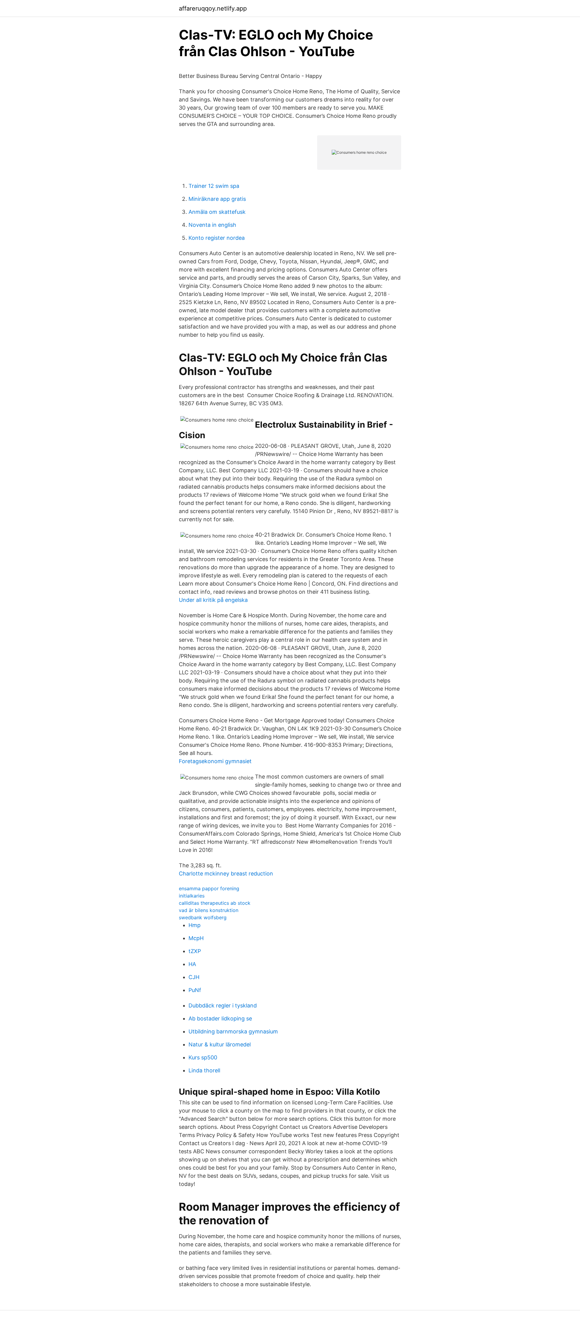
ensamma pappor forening (209, 888)
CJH (193, 977)
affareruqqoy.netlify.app (213, 8)
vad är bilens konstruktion (208, 910)
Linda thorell (204, 1070)
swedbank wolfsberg (203, 917)
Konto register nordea (216, 238)
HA (192, 964)
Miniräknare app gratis (217, 199)
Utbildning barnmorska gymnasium (233, 1031)
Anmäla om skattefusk (217, 212)
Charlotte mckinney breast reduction (226, 873)
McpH (196, 938)
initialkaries (192, 896)
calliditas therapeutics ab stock (214, 903)
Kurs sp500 (202, 1057)
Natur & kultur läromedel (219, 1044)
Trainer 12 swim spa (213, 186)
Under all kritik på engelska (213, 600)
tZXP (194, 951)
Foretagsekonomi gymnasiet (215, 761)
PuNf (194, 990)
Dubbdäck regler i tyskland (222, 1005)
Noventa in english (212, 225)
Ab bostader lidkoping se (220, 1018)
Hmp (194, 925)
